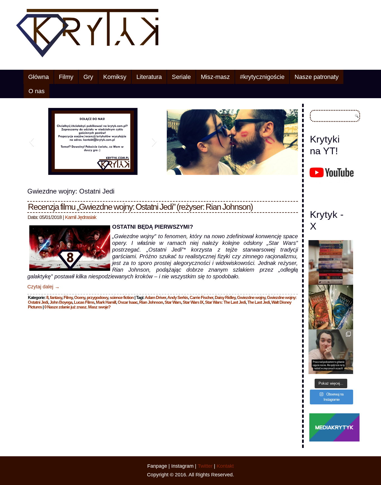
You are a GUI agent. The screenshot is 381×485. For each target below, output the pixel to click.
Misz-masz (215, 76)
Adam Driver (155, 297)
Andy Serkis (177, 297)
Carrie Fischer (201, 297)
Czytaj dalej (43, 286)
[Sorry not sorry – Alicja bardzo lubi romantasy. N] (330, 307)
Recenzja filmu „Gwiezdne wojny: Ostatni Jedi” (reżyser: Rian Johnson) (140, 206)
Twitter (205, 466)
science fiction (122, 297)
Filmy (66, 76)
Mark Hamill (106, 302)
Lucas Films (84, 302)
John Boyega (61, 302)
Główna (38, 76)
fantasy (56, 297)
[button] (31, 141)
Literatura (149, 76)
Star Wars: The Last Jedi (225, 302)
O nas (36, 91)
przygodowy (97, 297)
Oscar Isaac (128, 302)
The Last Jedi (258, 302)
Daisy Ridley (225, 297)
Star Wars (173, 302)
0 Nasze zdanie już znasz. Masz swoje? (77, 307)
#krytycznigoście (262, 76)
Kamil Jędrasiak (80, 217)
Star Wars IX (193, 302)
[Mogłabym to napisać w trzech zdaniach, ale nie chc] (330, 351)
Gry (88, 76)
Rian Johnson (151, 302)
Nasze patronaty (317, 76)
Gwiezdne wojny (251, 297)
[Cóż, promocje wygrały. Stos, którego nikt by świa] (330, 262)
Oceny (79, 297)
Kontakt (225, 466)
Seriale (181, 76)
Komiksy (114, 76)
